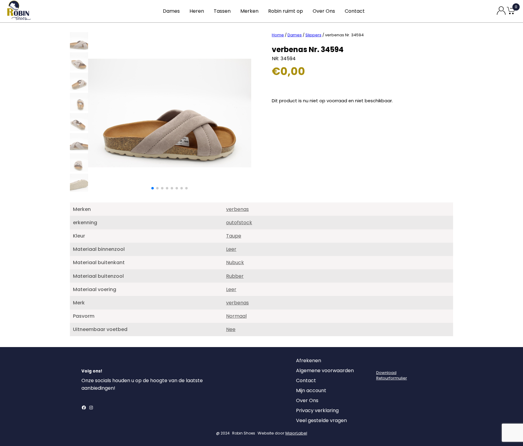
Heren (196, 11)
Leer (231, 249)
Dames (171, 11)
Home (278, 35)
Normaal (236, 316)
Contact (355, 11)
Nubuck (235, 262)
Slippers (313, 35)
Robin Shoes (243, 433)
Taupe (233, 235)
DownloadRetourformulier (391, 375)
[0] (511, 13)
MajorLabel (296, 433)
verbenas (237, 209)
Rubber (235, 276)
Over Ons (324, 11)
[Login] (381, 362)
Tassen (222, 11)
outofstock (239, 222)
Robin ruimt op (285, 11)
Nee (230, 329)
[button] (152, 188)
